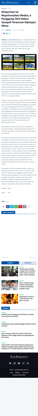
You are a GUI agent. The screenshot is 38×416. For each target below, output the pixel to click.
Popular (10, 263)
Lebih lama (32, 257)
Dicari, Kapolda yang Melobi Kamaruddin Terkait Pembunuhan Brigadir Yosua (26, 285)
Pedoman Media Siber (19, 375)
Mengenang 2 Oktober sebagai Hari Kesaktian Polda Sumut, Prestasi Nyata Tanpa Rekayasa (27, 272)
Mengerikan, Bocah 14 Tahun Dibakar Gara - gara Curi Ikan (26, 298)
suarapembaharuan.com (14, 40)
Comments (27, 263)
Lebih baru (5, 257)
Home (11, 372)
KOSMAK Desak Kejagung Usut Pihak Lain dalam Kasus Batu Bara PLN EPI (17, 315)
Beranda (3, 8)
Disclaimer (25, 372)
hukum (9, 8)
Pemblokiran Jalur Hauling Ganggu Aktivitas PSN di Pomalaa (18, 325)
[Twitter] (7, 33)
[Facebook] (4, 33)
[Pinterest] (20, 206)
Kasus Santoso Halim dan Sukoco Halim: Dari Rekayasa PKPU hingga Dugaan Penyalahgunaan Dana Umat (17, 335)
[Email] (24, 206)
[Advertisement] (19, 397)
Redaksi (17, 372)
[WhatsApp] (9, 33)
